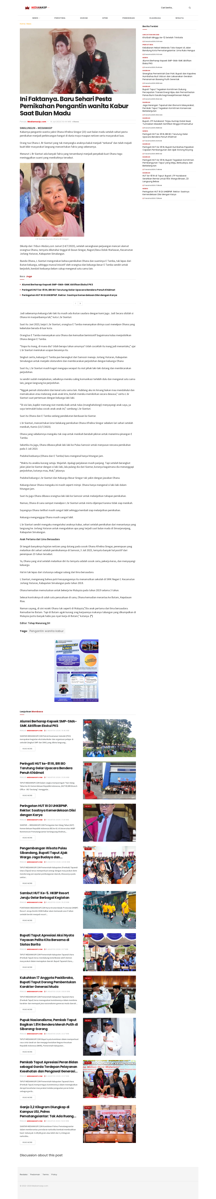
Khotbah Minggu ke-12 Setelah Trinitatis (163, 37)
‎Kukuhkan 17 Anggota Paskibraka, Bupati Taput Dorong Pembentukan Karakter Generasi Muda (48, 982)
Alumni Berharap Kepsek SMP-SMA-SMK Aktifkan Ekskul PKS (57, 284)
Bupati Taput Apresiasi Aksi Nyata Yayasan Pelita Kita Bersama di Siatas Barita (47, 940)
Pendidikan (128, 18)
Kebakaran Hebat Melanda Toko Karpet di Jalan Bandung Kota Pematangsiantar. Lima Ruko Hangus (169, 49)
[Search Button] (189, 7)
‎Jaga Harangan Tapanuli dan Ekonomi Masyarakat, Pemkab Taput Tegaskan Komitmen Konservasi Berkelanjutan (168, 108)
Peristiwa (59, 18)
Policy (54, 1174)
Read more (27, 748)
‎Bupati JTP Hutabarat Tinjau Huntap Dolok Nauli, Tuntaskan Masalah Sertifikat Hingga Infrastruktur (168, 123)
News (35, 18)
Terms (46, 1174)
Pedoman (35, 1174)
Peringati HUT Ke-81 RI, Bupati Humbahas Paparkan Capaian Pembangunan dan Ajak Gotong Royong (168, 148)
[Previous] (75, 303)
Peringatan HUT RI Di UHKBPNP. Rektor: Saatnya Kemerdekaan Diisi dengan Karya (69, 295)
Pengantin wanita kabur (47, 631)
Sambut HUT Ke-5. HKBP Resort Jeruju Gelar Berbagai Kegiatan (44, 895)
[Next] (80, 303)
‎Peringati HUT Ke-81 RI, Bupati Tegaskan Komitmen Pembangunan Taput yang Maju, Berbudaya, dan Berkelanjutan (168, 163)
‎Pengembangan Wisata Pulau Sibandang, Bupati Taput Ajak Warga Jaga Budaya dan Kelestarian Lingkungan (43, 855)
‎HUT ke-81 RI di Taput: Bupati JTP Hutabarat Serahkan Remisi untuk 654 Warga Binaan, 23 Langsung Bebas (166, 178)
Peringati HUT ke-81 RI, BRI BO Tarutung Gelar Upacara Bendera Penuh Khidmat (68, 289)
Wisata (179, 18)
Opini (105, 18)
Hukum (84, 18)
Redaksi (23, 1174)
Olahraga (155, 18)
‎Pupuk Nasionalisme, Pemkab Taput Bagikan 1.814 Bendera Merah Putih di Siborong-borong (49, 1024)
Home (22, 24)
